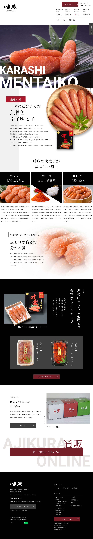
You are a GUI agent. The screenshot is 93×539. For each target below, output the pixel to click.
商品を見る (23, 426)
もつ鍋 (59, 14)
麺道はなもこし (60, 510)
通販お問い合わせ (58, 529)
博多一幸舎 (58, 506)
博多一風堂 (58, 512)
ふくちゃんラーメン (61, 508)
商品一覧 (76, 10)
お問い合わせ (18, 498)
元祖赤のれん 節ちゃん (61, 501)
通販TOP (67, 10)
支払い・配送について (59, 527)
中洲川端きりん (60, 514)
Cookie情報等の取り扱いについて (18, 517)
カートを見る (70, 4)
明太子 (77, 14)
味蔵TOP (58, 10)
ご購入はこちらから (46, 377)
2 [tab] (44, 418)
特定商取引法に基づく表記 (60, 523)
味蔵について (60, 20)
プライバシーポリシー (59, 525)
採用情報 (71, 20)
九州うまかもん (76, 506)
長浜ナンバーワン (60, 503)
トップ (57, 488)
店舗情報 (85, 14)
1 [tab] (44, 416)
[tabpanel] (68, 410)
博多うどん (68, 14)
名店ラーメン (86, 10)
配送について (83, 3)
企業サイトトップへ (23, 507)
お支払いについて (84, 5)
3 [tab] (44, 421)
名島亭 (57, 499)
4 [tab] (44, 423)
